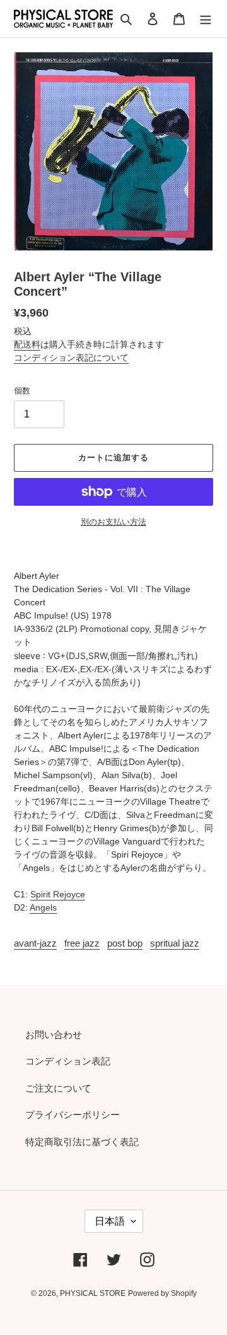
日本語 (110, 1221)
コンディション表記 (67, 1061)
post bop (125, 943)
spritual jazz (174, 943)
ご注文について (58, 1088)
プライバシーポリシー (72, 1114)
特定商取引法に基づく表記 (82, 1141)
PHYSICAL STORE (92, 1293)
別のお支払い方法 (113, 522)
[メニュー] (205, 18)
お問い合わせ (53, 1034)
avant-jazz (35, 943)
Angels (43, 907)
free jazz (82, 943)
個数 (22, 390)
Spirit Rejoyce (57, 894)
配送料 (27, 344)
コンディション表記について (71, 358)
